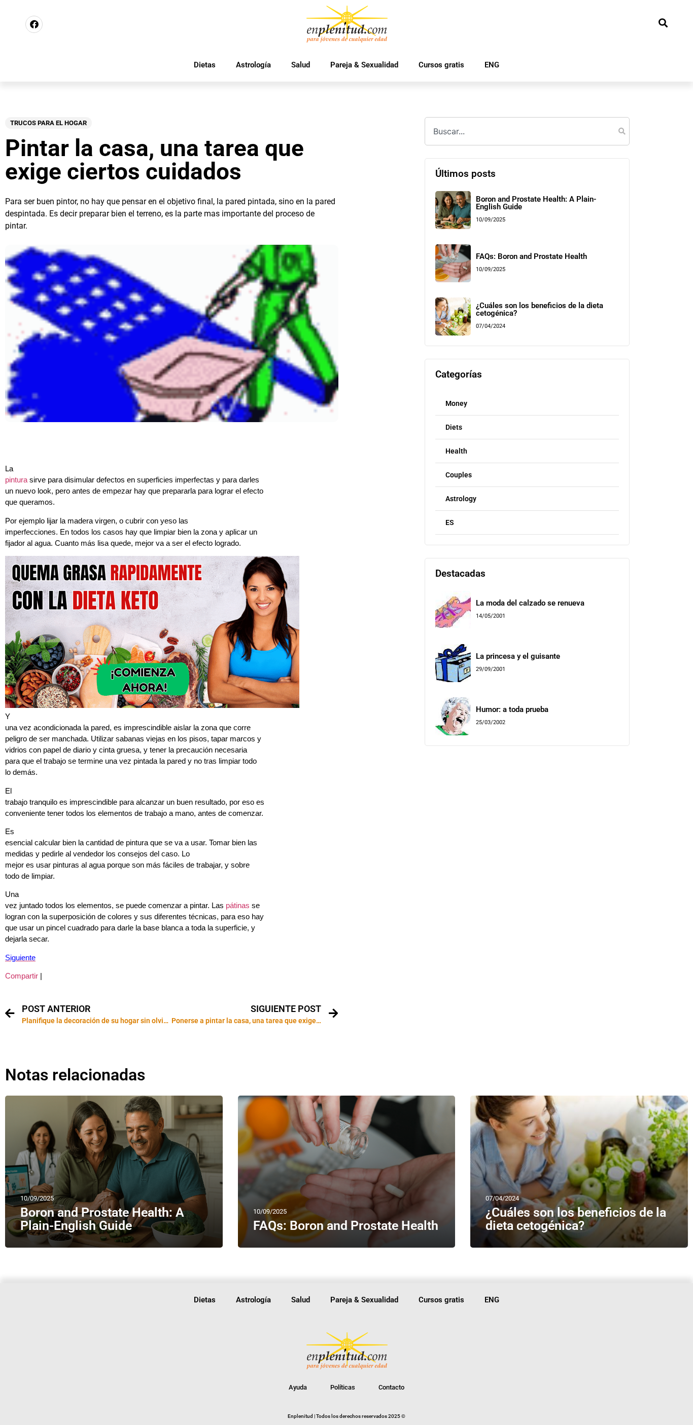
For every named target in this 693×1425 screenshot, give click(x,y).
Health (456, 451)
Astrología (253, 64)
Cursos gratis (441, 64)
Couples (458, 475)
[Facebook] (34, 24)
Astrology (460, 499)
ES (449, 522)
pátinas (237, 906)
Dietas (205, 64)
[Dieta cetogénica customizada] (152, 705)
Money (456, 403)
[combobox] (527, 131)
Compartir (21, 976)
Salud (300, 64)
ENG (491, 64)
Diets (453, 427)
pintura (17, 480)
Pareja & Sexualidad (364, 64)
